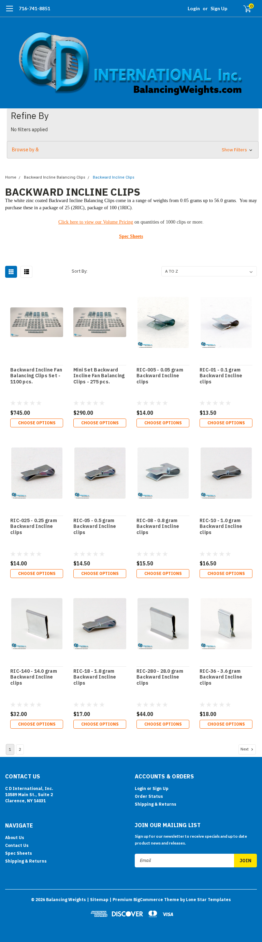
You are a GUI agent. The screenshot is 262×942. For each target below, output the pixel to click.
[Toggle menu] (9, 11)
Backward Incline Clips (113, 177)
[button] (133, 149)
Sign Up (218, 8)
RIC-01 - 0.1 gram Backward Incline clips (221, 376)
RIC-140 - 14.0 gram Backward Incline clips (33, 677)
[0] (244, 8)
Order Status (149, 796)
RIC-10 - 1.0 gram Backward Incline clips (221, 526)
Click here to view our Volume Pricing (95, 222)
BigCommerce (148, 899)
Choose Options (37, 422)
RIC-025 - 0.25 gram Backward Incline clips (33, 526)
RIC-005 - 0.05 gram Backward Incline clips (159, 376)
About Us (14, 837)
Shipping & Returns (155, 804)
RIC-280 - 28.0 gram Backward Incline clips (159, 677)
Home (10, 177)
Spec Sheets (131, 236)
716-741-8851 (34, 8)
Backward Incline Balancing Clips (54, 177)
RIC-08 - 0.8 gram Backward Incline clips (157, 526)
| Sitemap (97, 899)
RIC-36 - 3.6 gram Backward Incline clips (221, 677)
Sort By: (79, 271)
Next (245, 748)
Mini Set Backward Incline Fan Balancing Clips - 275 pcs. (99, 376)
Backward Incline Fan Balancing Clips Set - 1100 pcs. (36, 376)
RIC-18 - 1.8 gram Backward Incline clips (94, 677)
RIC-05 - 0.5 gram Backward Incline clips (94, 526)
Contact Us (17, 845)
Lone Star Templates (208, 899)
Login (194, 8)
